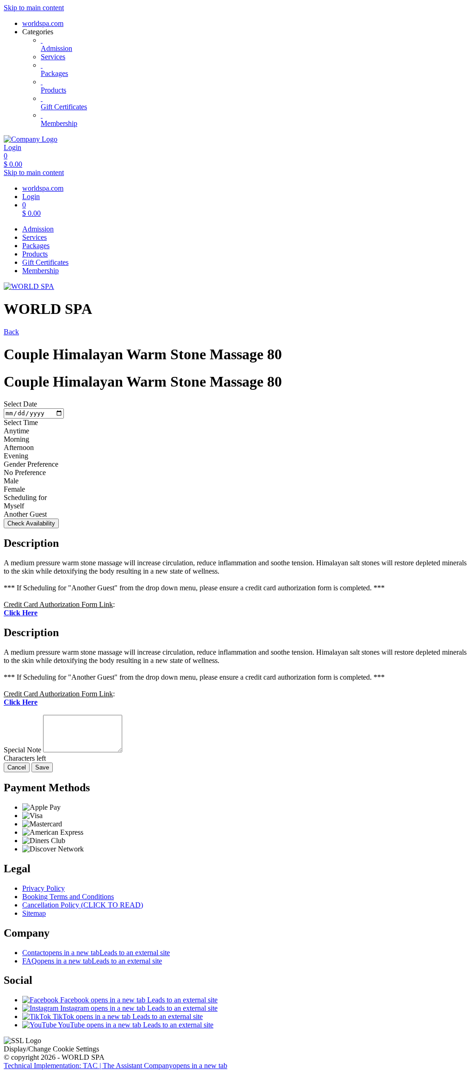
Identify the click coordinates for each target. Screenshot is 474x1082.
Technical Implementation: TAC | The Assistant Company (115, 1065)
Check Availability (31, 523)
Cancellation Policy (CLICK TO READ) (82, 905)
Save (42, 767)
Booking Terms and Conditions (68, 897)
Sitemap (34, 913)
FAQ (92, 961)
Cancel (16, 767)
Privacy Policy (43, 888)
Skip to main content (34, 8)
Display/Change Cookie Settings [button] (51, 1049)
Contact (96, 953)
